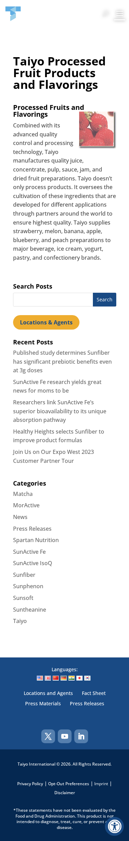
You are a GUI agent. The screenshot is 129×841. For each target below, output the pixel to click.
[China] (56, 678)
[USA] (40, 678)
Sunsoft (23, 598)
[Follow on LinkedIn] (81, 736)
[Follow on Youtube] (65, 736)
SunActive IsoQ (32, 563)
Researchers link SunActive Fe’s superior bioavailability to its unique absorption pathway (59, 411)
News (20, 517)
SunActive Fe (29, 552)
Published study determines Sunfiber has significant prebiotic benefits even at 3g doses (62, 361)
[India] (71, 678)
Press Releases (32, 528)
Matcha (23, 494)
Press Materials (43, 704)
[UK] (48, 678)
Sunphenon (28, 586)
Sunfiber (24, 575)
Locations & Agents (46, 322)
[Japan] (79, 678)
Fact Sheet (94, 693)
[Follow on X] (48, 736)
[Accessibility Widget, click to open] (114, 826)
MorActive (26, 505)
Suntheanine (29, 609)
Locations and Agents (48, 693)
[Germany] (64, 678)
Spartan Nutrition (36, 540)
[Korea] (87, 678)
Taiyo (20, 621)
